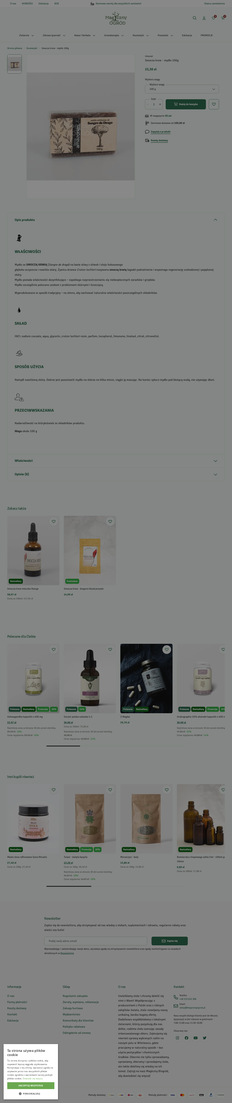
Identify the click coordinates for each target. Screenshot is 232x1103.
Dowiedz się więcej (33, 1078)
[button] (30, 1093)
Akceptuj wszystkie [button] (30, 1085)
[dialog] (31, 1071)
